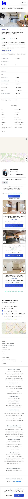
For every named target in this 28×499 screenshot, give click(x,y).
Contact (4, 354)
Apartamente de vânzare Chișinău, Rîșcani (14, 378)
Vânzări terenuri (14, 396)
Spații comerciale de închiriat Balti (14, 463)
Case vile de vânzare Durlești (14, 390)
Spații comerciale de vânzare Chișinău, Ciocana (14, 417)
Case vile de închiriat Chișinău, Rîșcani (14, 446)
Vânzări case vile (14, 383)
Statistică (14, 491)
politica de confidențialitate (16, 193)
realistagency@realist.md (10, 311)
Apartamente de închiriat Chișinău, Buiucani (14, 432)
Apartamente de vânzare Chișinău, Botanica (14, 373)
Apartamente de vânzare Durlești (14, 376)
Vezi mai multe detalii (14, 225)
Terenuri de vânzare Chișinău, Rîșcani (14, 405)
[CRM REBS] (17, 481)
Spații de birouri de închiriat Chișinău (14, 456)
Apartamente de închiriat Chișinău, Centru (14, 429)
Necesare (7, 491)
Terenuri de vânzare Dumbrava (14, 407)
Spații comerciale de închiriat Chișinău (14, 454)
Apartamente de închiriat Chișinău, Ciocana (14, 436)
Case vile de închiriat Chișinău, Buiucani (14, 448)
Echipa (3, 351)
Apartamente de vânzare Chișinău (14, 371)
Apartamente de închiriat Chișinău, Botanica (14, 434)
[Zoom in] (26, 158)
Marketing (21, 491)
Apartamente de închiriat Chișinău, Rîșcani (14, 431)
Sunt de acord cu (13, 193)
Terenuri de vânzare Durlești (14, 400)
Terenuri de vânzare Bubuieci (14, 401)
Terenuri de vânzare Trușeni (14, 403)
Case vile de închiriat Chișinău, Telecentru (14, 444)
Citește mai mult (6, 50)
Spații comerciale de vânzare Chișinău (14, 411)
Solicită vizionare (14, 196)
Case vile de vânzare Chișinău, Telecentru (14, 386)
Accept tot (18, 495)
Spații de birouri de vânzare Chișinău (14, 415)
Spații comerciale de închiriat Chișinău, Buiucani (14, 459)
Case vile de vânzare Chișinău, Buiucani (14, 388)
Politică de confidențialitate (8, 359)
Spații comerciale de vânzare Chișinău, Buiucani (14, 413)
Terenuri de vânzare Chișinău (14, 398)
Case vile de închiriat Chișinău (14, 441)
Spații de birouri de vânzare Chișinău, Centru (14, 420)
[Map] (14, 149)
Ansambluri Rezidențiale (8, 345)
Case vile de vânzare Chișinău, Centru (14, 393)
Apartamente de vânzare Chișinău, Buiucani (14, 374)
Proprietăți (4, 341)
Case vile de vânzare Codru (14, 391)
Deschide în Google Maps (10, 318)
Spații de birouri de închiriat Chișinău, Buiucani (14, 461)
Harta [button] (25, 25)
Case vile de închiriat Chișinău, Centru (14, 442)
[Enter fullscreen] (26, 139)
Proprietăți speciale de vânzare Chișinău (14, 470)
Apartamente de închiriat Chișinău (14, 427)
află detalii (18, 489)
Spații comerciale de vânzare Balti (14, 418)
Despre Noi (4, 347)
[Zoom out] (26, 161)
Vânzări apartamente (14, 369)
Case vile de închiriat (14, 439)
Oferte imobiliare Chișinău (8, 54)
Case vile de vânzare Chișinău (14, 384)
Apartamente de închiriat (14, 425)
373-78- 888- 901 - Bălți (7, 308)
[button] (2, 19)
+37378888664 (16, 175)
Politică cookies (5, 357)
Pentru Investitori (6, 349)
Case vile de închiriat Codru (14, 449)
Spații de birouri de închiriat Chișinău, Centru (14, 458)
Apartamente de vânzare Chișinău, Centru (14, 379)
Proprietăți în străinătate (8, 343)
